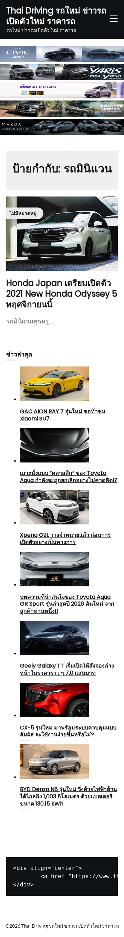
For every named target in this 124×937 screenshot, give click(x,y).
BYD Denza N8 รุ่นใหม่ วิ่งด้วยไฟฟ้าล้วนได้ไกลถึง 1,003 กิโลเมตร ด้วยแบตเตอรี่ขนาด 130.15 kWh (68, 796)
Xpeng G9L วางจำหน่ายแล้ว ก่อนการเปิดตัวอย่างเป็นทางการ (65, 538)
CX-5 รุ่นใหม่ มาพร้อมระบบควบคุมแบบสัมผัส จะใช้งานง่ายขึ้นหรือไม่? (68, 731)
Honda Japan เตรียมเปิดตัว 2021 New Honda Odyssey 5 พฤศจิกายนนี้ (61, 293)
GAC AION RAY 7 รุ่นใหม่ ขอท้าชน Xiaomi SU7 (62, 415)
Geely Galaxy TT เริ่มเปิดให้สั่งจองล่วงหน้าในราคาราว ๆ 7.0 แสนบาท (67, 669)
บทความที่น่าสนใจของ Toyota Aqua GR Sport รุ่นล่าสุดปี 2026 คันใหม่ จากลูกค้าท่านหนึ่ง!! (67, 604)
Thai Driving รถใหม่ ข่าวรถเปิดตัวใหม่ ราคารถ (56, 15)
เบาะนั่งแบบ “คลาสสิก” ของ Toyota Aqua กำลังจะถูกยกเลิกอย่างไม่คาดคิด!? (68, 476)
